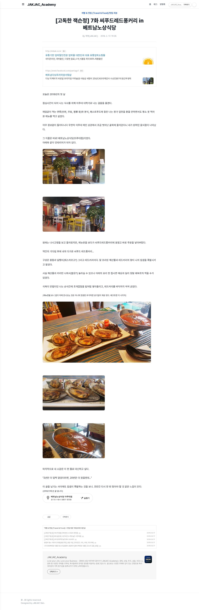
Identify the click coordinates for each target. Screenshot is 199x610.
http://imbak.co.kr (53, 51)
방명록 (162, 4)
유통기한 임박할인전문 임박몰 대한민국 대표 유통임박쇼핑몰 (75, 55)
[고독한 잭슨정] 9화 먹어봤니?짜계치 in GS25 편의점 (61, 533)
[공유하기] (53, 517)
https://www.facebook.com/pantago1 (62, 71)
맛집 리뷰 (70, 528)
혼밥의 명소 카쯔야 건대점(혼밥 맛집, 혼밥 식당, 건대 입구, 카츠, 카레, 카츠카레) (69, 543)
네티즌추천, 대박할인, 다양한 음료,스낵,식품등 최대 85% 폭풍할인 (74, 59)
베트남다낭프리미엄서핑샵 (58, 74)
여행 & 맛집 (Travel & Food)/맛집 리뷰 (99, 13)
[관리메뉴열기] (194, 5)
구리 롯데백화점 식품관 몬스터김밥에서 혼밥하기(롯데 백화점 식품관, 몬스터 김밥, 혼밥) (71, 546)
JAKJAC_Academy (41, 5)
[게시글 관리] (56, 517)
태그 (155, 4)
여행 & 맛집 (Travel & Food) (55, 528)
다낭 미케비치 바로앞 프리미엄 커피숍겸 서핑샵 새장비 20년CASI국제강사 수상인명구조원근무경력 (88, 78)
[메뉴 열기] (23, 4)
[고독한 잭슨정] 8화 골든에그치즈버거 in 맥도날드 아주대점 (62, 536)
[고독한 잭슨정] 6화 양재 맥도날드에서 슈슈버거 (59, 539)
